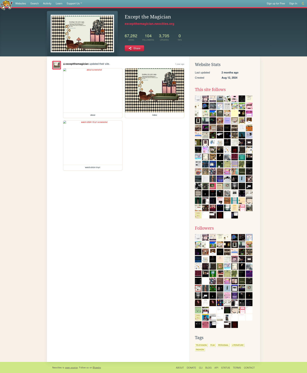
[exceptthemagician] (56, 65)
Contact (249, 367)
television (201, 345)
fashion (200, 349)
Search (34, 3)
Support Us (73, 3)
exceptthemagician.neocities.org (149, 23)
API (216, 367)
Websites (20, 3)
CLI (201, 367)
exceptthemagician (77, 64)
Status (225, 367)
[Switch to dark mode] (303, 3)
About (180, 367)
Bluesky (97, 367)
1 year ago (179, 63)
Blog (208, 367)
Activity (47, 3)
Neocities (57, 367)
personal (223, 345)
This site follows (210, 89)
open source (71, 367)
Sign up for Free (276, 3)
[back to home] (6, 5)
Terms (237, 367)
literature (238, 345)
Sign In (293, 3)
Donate (191, 367)
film (212, 345)
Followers (204, 228)
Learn (59, 3)
